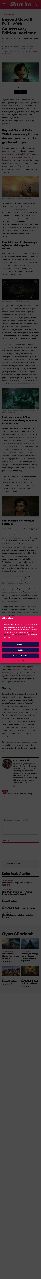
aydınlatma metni (21, 634)
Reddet (20, 650)
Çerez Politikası (18, 660)
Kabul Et (20, 644)
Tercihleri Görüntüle (20, 656)
